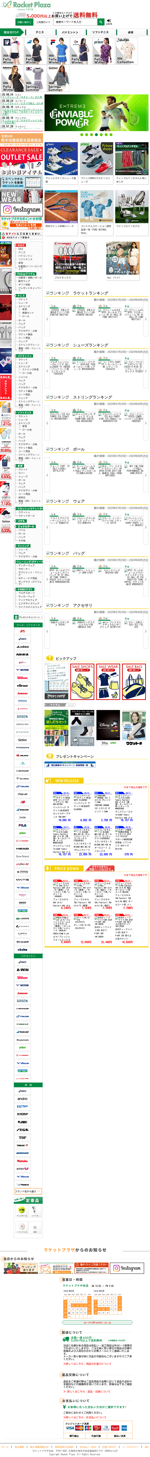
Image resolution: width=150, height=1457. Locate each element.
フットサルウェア (27, 600)
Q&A (146, 1447)
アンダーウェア (26, 565)
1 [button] (81, 135)
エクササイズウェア (28, 603)
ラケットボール (26, 515)
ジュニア (23, 341)
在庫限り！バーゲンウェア (30, 267)
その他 (21, 540)
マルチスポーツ (26, 593)
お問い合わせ (109, 1447)
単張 (24, 309)
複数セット (28, 313)
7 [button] (111, 135)
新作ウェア (24, 281)
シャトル (23, 377)
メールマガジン (130, 1447)
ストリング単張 (30, 369)
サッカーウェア (26, 596)
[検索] (100, 21)
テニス (21, 252)
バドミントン (25, 256)
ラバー (21, 473)
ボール (21, 320)
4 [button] (96, 135)
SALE (20, 249)
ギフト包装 (24, 284)
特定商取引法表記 (64, 1447)
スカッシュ (24, 512)
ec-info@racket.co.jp (97, 1322)
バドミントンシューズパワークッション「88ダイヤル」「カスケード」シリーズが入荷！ (24, 111)
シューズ (23, 303)
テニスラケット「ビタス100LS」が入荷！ (24, 103)
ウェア (21, 324)
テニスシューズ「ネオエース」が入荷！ (23, 97)
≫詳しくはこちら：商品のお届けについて (87, 1363)
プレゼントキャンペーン (30, 289)
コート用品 (24, 338)
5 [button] (101, 135)
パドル (21, 530)
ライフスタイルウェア (30, 607)
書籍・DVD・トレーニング (29, 349)
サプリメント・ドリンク (30, 573)
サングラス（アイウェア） (30, 583)
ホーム (5, 1447)
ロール (25, 316)
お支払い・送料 (88, 1447)
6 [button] (106, 135)
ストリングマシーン (28, 345)
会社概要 (19, 1447)
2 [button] (86, 135)
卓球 (20, 263)
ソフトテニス (25, 259)
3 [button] (91, 135)
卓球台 (21, 497)
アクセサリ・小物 (27, 331)
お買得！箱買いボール (30, 277)
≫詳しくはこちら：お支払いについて (84, 1417)
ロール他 (27, 373)
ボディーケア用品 (27, 578)
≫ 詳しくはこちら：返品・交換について (86, 1391)
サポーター (24, 569)
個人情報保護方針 (39, 1447)
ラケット (23, 299)
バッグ (21, 327)
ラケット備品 (25, 334)
